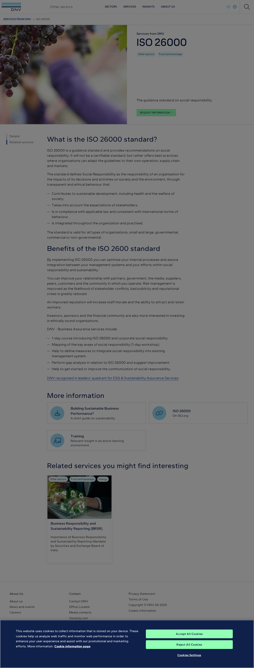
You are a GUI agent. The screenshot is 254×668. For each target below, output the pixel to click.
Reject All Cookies (189, 644)
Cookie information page (72, 646)
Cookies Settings (189, 655)
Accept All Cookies (189, 634)
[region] (127, 644)
